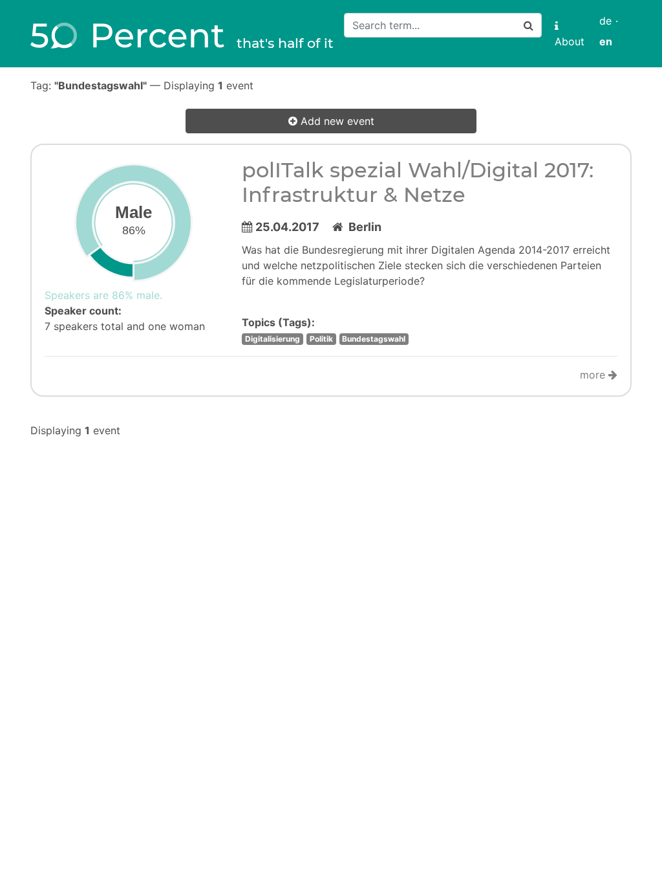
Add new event (335, 121)
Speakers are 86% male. (103, 295)
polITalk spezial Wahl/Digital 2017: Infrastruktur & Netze (417, 182)
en (605, 41)
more (594, 374)
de (605, 20)
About (569, 33)
